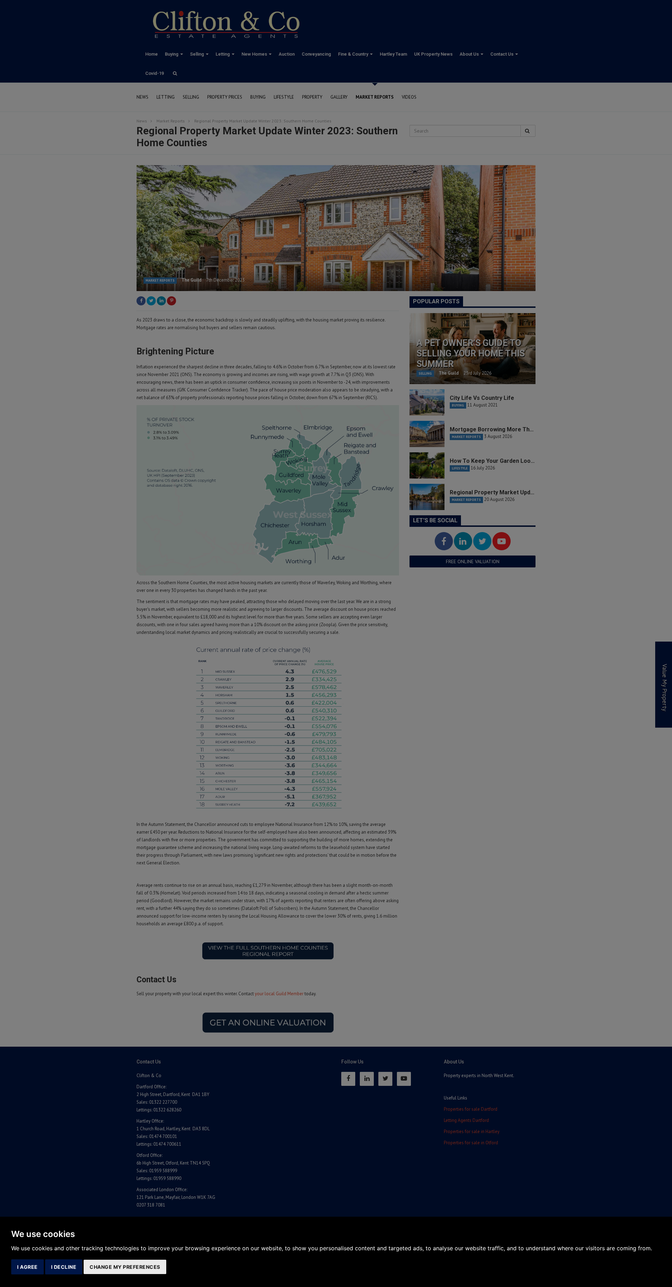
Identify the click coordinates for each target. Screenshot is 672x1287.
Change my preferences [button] (125, 1267)
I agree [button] (27, 1267)
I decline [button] (64, 1267)
